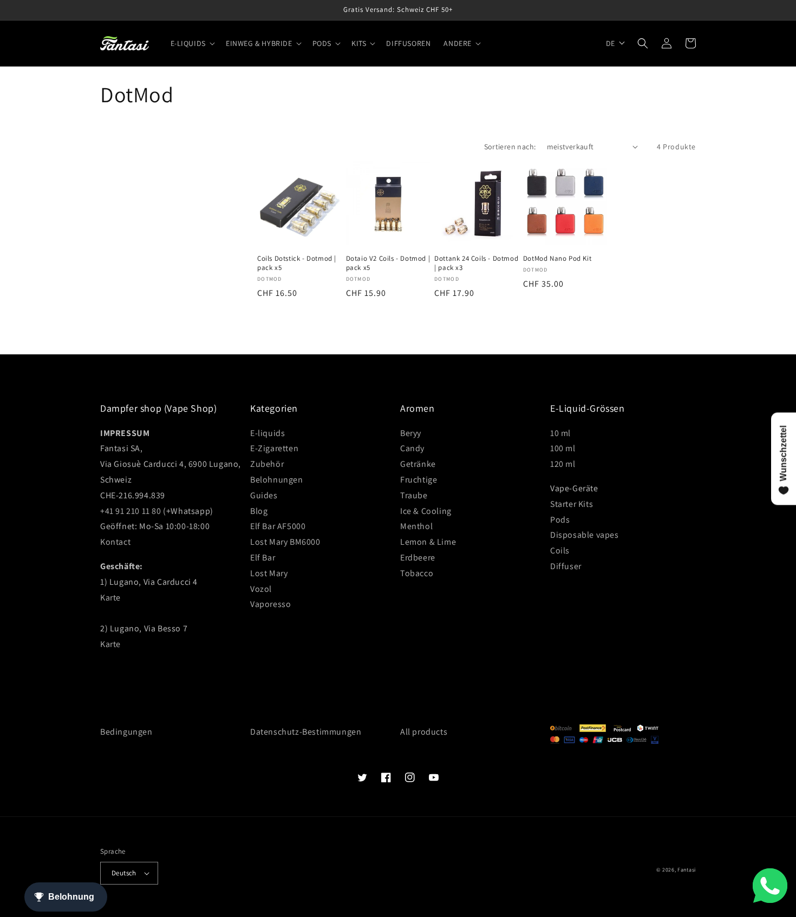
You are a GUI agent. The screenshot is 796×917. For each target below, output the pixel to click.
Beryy (410, 433)
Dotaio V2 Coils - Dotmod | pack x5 (388, 263)
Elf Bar (262, 557)
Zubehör (267, 464)
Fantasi (686, 869)
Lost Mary (269, 573)
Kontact (115, 541)
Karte (110, 597)
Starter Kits (571, 504)
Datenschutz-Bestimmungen (305, 731)
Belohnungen (276, 479)
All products (423, 731)
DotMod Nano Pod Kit (557, 258)
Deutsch (124, 873)
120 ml (563, 464)
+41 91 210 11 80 (130, 511)
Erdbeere (417, 557)
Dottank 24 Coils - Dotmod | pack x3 (476, 263)
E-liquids (267, 433)
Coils (560, 550)
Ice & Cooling (426, 511)
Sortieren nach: (510, 146)
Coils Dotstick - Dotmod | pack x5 (296, 263)
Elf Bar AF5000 (277, 526)
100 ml (563, 448)
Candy (412, 448)
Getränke (418, 464)
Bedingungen (126, 731)
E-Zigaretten (274, 448)
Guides (264, 495)
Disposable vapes (584, 534)
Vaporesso (270, 604)
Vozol (261, 589)
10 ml (560, 433)
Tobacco (416, 573)
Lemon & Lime (428, 541)
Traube (414, 495)
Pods (560, 519)
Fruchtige (418, 479)
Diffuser (566, 566)
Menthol (416, 526)
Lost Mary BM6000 (285, 541)
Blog (258, 511)
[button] (191, 43)
